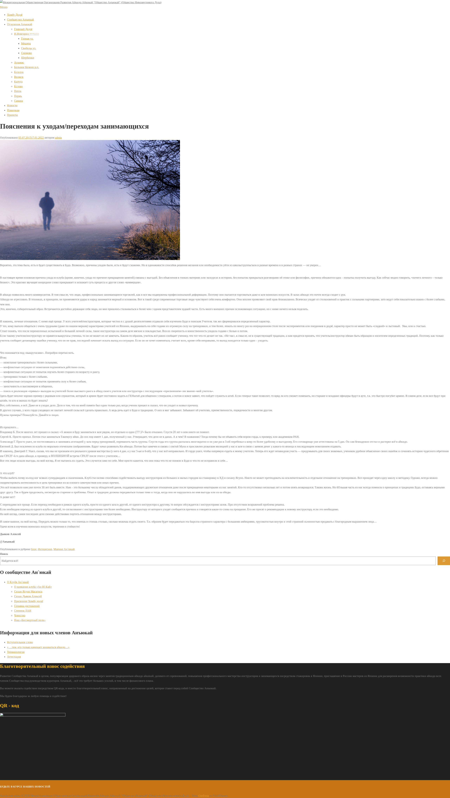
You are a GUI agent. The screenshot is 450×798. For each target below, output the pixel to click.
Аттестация (14, 656)
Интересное (45, 549)
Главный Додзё (23, 29)
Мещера (26, 43)
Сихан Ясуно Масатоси (28, 591)
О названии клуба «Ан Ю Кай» (33, 586)
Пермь (18, 96)
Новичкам (13, 110)
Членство (19, 615)
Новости (12, 105)
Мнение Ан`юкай (64, 549)
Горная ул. (27, 38)
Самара (18, 100)
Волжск (18, 76)
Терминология (15, 651)
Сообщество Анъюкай (20, 19)
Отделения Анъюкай (19, 24)
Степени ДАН (22, 610)
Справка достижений (27, 605)
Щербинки (27, 57)
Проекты (12, 114)
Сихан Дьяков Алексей (28, 596)
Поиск (4, 553)
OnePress (203, 795)
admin (58, 137)
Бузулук (19, 72)
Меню (3, 7)
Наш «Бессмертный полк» (30, 620)
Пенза (17, 91)
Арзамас (19, 62)
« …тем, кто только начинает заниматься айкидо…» (38, 647)
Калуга (18, 81)
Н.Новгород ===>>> (26, 33)
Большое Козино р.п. (26, 67)
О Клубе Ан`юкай (18, 582)
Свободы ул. (28, 48)
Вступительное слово (20, 642)
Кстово (18, 86)
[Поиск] (444, 560)
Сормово (26, 52)
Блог (33, 549)
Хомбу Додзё (14, 14)
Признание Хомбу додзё (28, 601)
